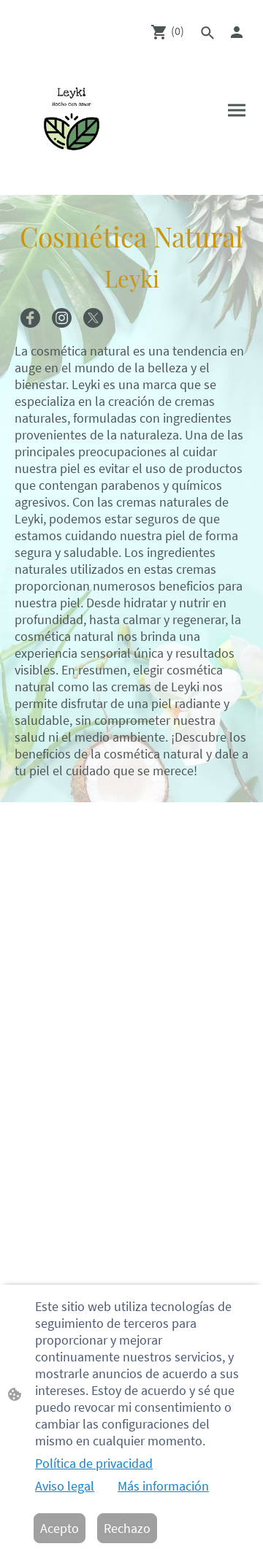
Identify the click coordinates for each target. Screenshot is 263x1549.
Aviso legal (64, 1485)
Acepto (59, 1528)
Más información (163, 1485)
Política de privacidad (94, 1463)
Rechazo (127, 1528)
